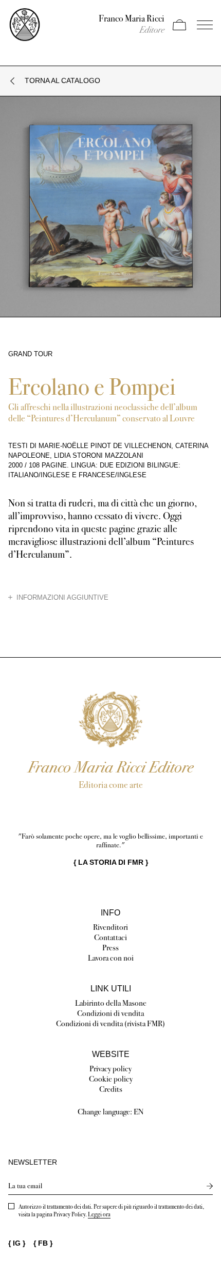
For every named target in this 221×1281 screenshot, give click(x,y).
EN (139, 1111)
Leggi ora (99, 1214)
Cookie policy (111, 1079)
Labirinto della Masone (110, 1003)
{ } (110, 862)
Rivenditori (110, 927)
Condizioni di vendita (110, 1013)
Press (110, 947)
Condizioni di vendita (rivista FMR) (110, 1023)
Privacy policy (110, 1068)
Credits (110, 1089)
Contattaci (110, 937)
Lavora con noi (111, 958)
